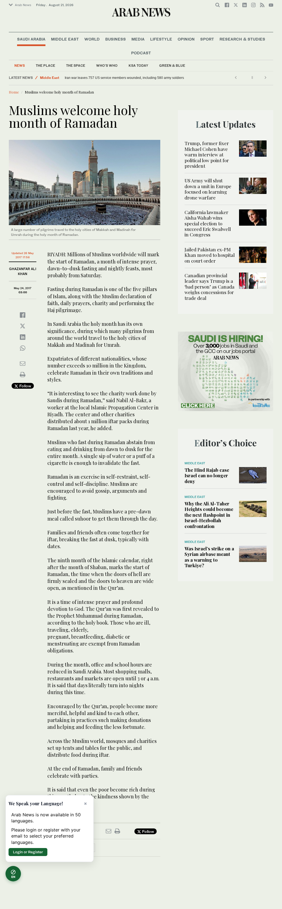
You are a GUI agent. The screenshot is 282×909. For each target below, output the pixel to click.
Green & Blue (172, 65)
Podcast (141, 52)
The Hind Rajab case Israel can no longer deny (207, 475)
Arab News (23, 5)
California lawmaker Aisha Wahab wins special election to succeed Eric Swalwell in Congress (208, 223)
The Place (45, 65)
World (92, 39)
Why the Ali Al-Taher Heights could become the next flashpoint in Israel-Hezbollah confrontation (209, 514)
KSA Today (138, 65)
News (19, 65)
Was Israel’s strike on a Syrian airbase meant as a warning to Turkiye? (209, 556)
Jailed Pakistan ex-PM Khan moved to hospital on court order (210, 255)
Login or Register (28, 852)
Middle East (65, 39)
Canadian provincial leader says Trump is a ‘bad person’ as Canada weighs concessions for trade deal (209, 286)
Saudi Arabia (31, 39)
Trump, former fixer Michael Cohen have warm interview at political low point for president (207, 154)
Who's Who (107, 65)
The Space (75, 65)
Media (138, 39)
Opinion (186, 39)
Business (115, 39)
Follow (24, 385)
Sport (207, 39)
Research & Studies (242, 39)
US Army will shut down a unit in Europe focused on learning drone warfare (208, 188)
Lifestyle (161, 39)
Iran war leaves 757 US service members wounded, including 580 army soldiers (124, 78)
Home (14, 92)
